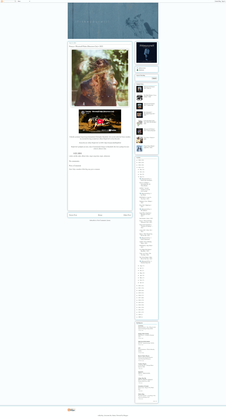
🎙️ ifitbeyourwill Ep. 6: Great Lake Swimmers (145, 179)
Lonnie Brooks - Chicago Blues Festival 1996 (145, 366)
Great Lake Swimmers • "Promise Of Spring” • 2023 (145, 226)
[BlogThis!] (76, 153)
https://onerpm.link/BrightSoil (112, 143)
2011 (139, 312)
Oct (141, 174)
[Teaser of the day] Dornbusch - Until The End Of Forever (145, 358)
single (101, 156)
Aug (141, 266)
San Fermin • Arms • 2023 (146, 218)
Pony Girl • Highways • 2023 (145, 205)
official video (85, 156)
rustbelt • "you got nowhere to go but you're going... (144, 189)
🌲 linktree (140, 70)
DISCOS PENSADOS (144, 341)
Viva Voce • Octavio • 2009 (149, 138)
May (141, 273)
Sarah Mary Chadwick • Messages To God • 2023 (145, 214)
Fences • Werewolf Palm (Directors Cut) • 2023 (145, 221)
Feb (141, 280)
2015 (139, 302)
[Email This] (74, 153)
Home (100, 215)
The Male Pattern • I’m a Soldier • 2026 (150, 95)
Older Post (127, 215)
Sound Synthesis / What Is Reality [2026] (146, 350)
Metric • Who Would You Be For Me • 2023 (145, 234)
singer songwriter (94, 156)
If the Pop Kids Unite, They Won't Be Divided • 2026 (150, 122)
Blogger (125, 415)
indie (79, 156)
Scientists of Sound (143, 386)
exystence (140, 326)
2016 (139, 300)
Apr (141, 275)
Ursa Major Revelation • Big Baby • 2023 (145, 250)
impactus (140, 372)
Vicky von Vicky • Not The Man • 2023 (145, 254)
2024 (139, 165)
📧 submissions (141, 68)
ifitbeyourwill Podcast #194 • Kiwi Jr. (149, 87)
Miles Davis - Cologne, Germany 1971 (146, 335)
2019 (139, 293)
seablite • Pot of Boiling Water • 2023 (145, 242)
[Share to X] (77, 153)
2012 (139, 310)
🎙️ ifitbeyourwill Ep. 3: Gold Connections (145, 238)
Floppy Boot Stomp (143, 334)
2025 (139, 162)
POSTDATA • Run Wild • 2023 (146, 246)
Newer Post (73, 215)
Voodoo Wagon (142, 364)
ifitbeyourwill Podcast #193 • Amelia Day (149, 104)
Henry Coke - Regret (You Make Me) (146, 388)
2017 (139, 298)
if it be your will (81, 7)
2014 (139, 305)
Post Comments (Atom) (103, 220)
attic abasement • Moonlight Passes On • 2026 (149, 113)
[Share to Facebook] (79, 153)
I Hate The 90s (142, 378)
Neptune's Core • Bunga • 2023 (145, 202)
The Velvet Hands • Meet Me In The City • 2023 (145, 258)
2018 (139, 295)
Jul (141, 268)
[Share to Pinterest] (81, 153)
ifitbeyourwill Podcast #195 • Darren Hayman (149, 129)
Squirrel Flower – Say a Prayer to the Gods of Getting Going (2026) (147, 327)
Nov (141, 172)
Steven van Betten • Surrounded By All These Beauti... (144, 184)
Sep (141, 177)
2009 (139, 317)
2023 (139, 167)
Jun (141, 270)
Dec (141, 169)
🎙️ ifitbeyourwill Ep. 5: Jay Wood (145, 194)
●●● (139, 348)
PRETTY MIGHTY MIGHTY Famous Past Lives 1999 (145, 380)
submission (107, 156)
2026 (139, 160)
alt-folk (75, 156)
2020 (139, 290)
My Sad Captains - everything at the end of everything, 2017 (146, 396)
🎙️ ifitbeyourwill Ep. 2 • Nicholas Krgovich (145, 262)
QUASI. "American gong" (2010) (146, 343)
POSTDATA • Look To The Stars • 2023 (145, 198)
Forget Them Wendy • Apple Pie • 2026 (149, 146)
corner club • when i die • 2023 (145, 230)
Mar (141, 278)
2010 (139, 314)
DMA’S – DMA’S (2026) (144, 373)
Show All (155, 401)
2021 (139, 288)
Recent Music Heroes (143, 356)
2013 (139, 307)
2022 (139, 285)
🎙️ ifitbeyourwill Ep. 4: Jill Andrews (145, 209)
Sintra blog (141, 394)
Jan (141, 282)
